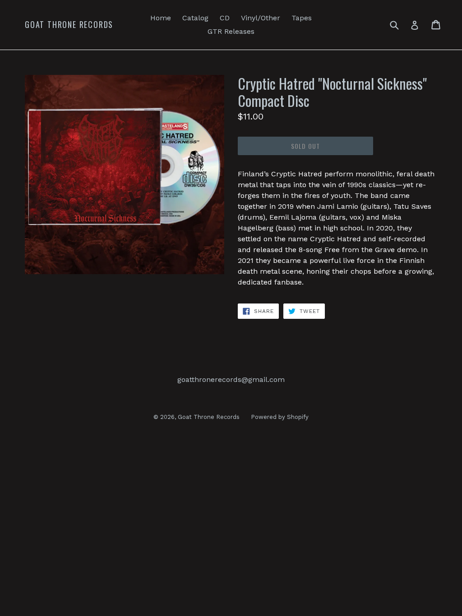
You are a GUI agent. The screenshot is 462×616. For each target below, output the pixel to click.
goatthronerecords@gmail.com (231, 379)
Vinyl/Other (260, 18)
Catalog (195, 18)
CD (225, 18)
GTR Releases (231, 31)
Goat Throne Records (69, 25)
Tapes (301, 18)
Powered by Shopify (280, 417)
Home (160, 18)
